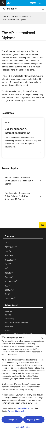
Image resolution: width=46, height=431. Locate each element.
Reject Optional (34, 419)
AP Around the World (20, 16)
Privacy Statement (16, 411)
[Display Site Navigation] (43, 9)
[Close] (42, 338)
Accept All (12, 419)
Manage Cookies (23, 427)
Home (5, 16)
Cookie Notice (23, 408)
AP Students (10, 8)
